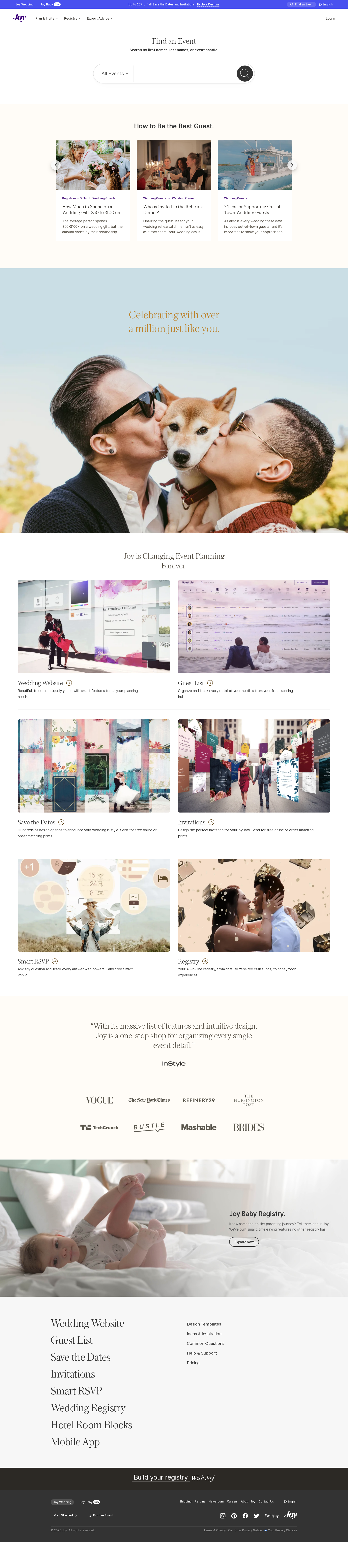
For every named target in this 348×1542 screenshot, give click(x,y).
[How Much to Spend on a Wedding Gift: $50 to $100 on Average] (93, 165)
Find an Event (103, 1515)
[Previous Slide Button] (56, 165)
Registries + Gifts (74, 198)
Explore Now (244, 1242)
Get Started (63, 1515)
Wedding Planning (184, 198)
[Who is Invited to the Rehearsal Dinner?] (174, 165)
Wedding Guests (104, 198)
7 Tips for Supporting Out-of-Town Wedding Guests (253, 209)
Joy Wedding (24, 4)
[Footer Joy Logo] (290, 1515)
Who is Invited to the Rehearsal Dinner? (174, 209)
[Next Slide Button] (292, 165)
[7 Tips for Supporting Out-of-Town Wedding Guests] (255, 165)
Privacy (221, 1530)
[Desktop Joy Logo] (19, 18)
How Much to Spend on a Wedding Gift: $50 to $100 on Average (91, 209)
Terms (208, 1530)
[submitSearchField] (245, 74)
